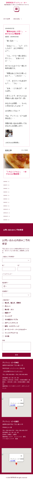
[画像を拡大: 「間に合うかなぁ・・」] (8, 133)
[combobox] (16, 260)
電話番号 (5, 282)
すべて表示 (24, 150)
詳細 (3, 340)
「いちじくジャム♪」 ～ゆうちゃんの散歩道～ (16, 173)
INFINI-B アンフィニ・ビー (16, 2)
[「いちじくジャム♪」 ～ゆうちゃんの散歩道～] (16, 161)
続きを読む (17, 19)
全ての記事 (6, 19)
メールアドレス (7, 274)
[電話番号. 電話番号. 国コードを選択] (5, 286)
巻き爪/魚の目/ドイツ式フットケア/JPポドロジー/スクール (16, 4)
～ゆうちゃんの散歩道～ (12, 142)
